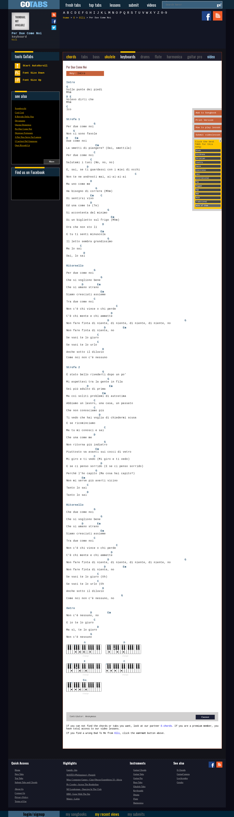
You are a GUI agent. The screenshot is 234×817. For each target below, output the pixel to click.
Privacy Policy (21, 797)
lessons (115, 5)
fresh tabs (73, 5)
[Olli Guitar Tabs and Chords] (18, 19)
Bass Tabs (137, 782)
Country (199, 162)
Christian (200, 158)
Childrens (200, 154)
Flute (135, 798)
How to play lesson (208, 127)
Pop (197, 182)
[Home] (34, 4)
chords (71, 56)
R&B (197, 194)
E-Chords (181, 770)
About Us (19, 789)
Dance (198, 166)
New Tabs (19, 774)
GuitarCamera (183, 774)
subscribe (47, 14)
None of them (202, 206)
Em (76, 138)
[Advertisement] (143, 34)
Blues (198, 151)
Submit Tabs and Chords (26, 782)
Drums (136, 794)
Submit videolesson (208, 135)
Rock (198, 198)
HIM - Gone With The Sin (78, 794)
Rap (197, 190)
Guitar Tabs (138, 774)
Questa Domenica (23, 125)
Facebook (206, 16)
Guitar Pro (138, 778)
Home (66, 17)
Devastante (20, 120)
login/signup (34, 814)
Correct (205, 717)
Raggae (199, 186)
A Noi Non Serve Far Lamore (28, 137)
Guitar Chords (139, 770)
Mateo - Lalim (73, 798)
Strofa (71, 119)
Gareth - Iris (71, 770)
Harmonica (138, 803)
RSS (217, 16)
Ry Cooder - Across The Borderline (82, 784)
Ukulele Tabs (139, 786)
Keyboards (138, 790)
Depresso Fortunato (24, 133)
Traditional (201, 202)
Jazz (198, 174)
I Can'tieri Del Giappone (26, 141)
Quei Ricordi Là (22, 145)
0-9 (164, 13)
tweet (47, 27)
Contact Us (20, 793)
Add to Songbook (206, 113)
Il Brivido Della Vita (24, 116)
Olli (14, 39)
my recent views (107, 814)
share (47, 21)
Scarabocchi (20, 108)
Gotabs (180, 782)
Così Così (19, 112)
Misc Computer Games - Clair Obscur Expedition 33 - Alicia (94, 779)
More (51, 161)
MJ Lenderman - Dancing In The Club (84, 789)
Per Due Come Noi (23, 129)
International (202, 178)
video (211, 56)
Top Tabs (19, 778)
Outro (70, 608)
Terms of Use (21, 801)
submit (134, 5)
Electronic (201, 170)
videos (151, 5)
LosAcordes (182, 778)
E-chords (166, 726)
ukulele (110, 56)
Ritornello (74, 265)
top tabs (95, 5)
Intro (70, 82)
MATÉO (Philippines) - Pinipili (80, 775)
